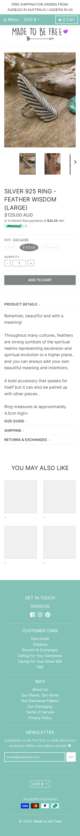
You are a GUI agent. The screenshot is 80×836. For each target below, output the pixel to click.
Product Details (20, 304)
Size (16, 239)
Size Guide (21, 239)
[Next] (75, 162)
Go (71, 757)
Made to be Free (47, 821)
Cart (69, 19)
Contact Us (40, 606)
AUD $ (30, 19)
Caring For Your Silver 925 (40, 661)
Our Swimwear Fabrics (40, 701)
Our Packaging (40, 706)
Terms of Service (40, 712)
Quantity (11, 257)
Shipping (12, 430)
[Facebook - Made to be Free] (32, 614)
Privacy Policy (40, 718)
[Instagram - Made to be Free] (40, 614)
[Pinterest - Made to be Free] (47, 614)
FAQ (40, 667)
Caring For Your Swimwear (40, 656)
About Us (40, 689)
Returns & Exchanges (25, 440)
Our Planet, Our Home (40, 695)
